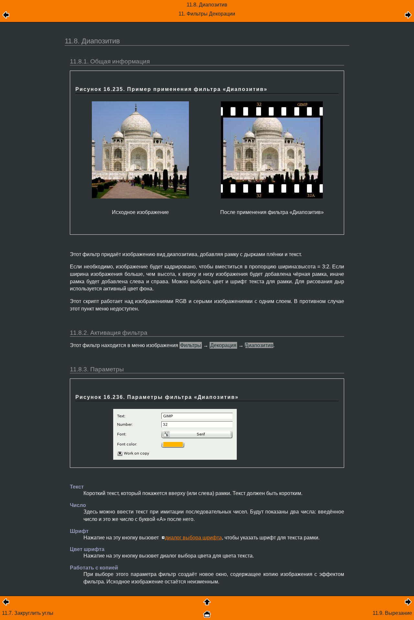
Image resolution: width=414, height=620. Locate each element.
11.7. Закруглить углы (27, 613)
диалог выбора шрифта (193, 537)
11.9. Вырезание (392, 613)
